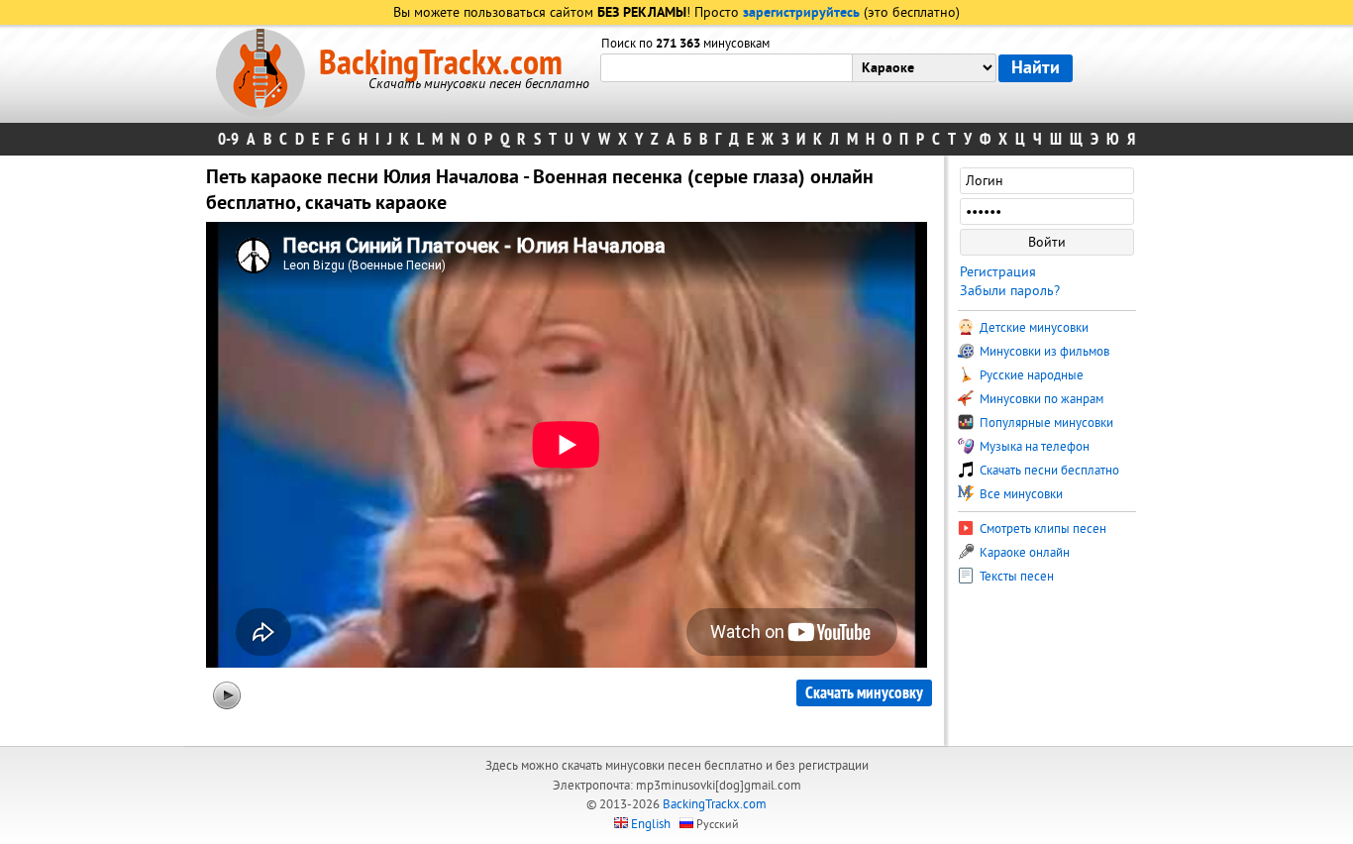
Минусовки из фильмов (1043, 352)
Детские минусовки (1033, 328)
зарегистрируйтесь (801, 13)
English (651, 824)
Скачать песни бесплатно (1048, 470)
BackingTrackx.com (441, 63)
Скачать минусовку (864, 693)
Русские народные (1030, 375)
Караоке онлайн (1023, 553)
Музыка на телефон (1033, 447)
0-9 (228, 139)
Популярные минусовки (1045, 423)
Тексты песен (1015, 576)
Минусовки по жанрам (1040, 399)
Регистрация (998, 271)
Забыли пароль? (1010, 290)
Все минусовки (1020, 494)
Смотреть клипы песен (1041, 529)
